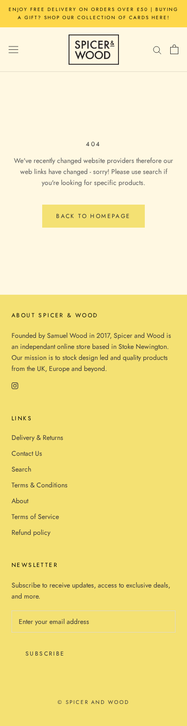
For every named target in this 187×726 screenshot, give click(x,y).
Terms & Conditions (40, 485)
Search (21, 469)
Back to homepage (93, 216)
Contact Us (27, 453)
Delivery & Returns (37, 437)
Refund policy (31, 532)
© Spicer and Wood (93, 702)
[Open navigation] (13, 49)
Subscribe (45, 653)
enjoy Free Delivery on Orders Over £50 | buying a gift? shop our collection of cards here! (93, 13)
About (20, 501)
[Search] (157, 50)
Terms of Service (35, 516)
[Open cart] (174, 49)
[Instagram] (15, 385)
